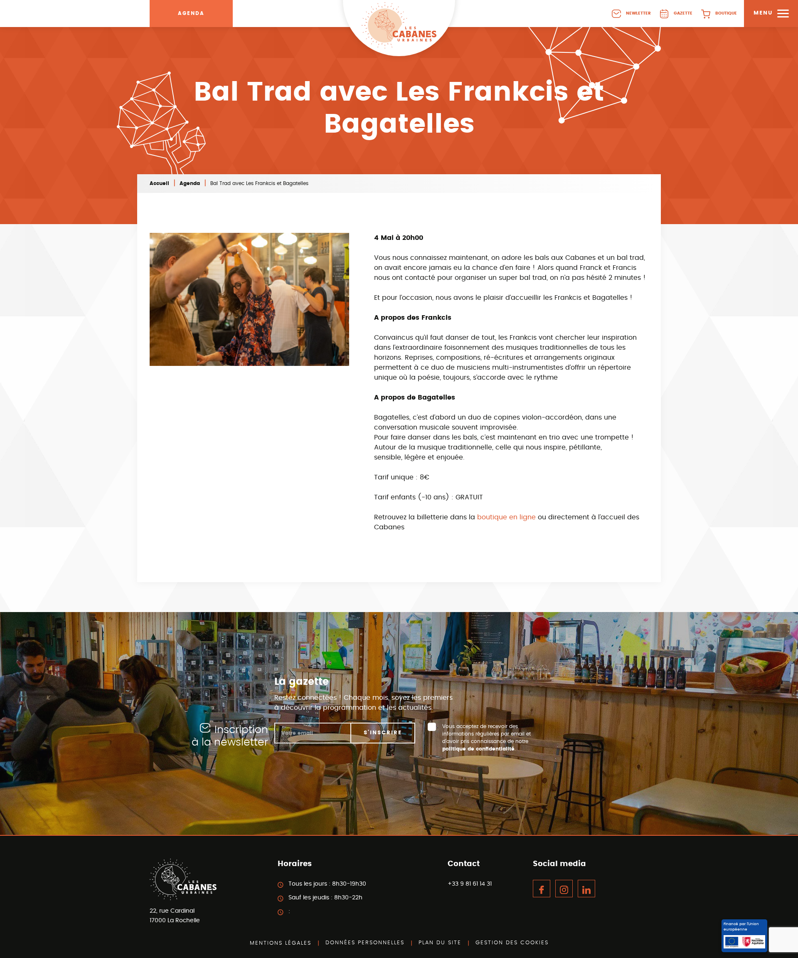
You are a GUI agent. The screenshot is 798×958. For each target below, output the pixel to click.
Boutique (726, 13)
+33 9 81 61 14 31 (470, 884)
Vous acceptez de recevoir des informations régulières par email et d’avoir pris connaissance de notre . (486, 737)
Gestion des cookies (512, 943)
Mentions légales (280, 943)
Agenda (191, 13)
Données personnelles (364, 943)
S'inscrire (383, 733)
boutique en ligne (506, 517)
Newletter (638, 13)
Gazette (683, 13)
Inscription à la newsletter (230, 736)
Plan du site (440, 943)
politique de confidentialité (478, 748)
